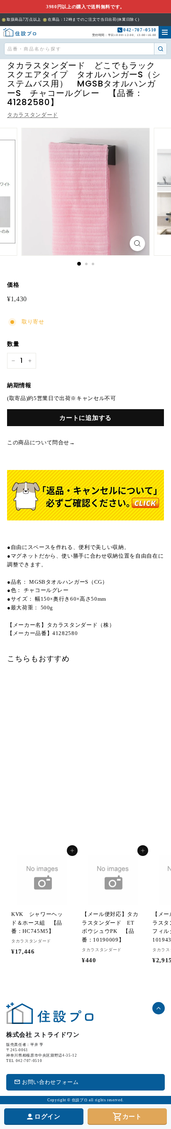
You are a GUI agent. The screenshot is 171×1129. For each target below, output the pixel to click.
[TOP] (19, 32)
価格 (13, 285)
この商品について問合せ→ (41, 442)
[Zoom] (137, 243)
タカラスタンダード (32, 115)
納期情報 (19, 385)
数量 (13, 344)
